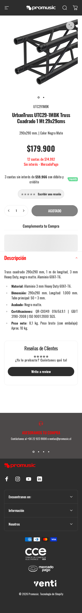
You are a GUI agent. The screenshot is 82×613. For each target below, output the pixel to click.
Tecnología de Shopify (51, 594)
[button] (41, 257)
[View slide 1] (33, 451)
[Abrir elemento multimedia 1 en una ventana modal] (70, 25)
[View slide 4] (48, 451)
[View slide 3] (43, 451)
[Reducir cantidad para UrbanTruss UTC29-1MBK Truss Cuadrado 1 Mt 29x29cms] (8, 210)
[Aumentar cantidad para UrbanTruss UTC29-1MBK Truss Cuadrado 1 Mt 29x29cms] (23, 210)
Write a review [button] (41, 371)
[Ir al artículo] (38, 97)
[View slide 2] (38, 451)
